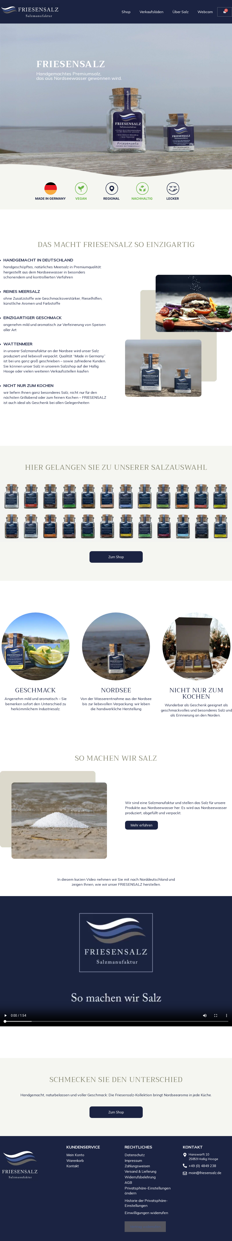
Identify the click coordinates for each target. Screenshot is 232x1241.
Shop (126, 11)
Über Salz (180, 11)
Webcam (205, 11)
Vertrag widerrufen (145, 1226)
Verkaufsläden (151, 11)
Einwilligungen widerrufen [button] (146, 1212)
